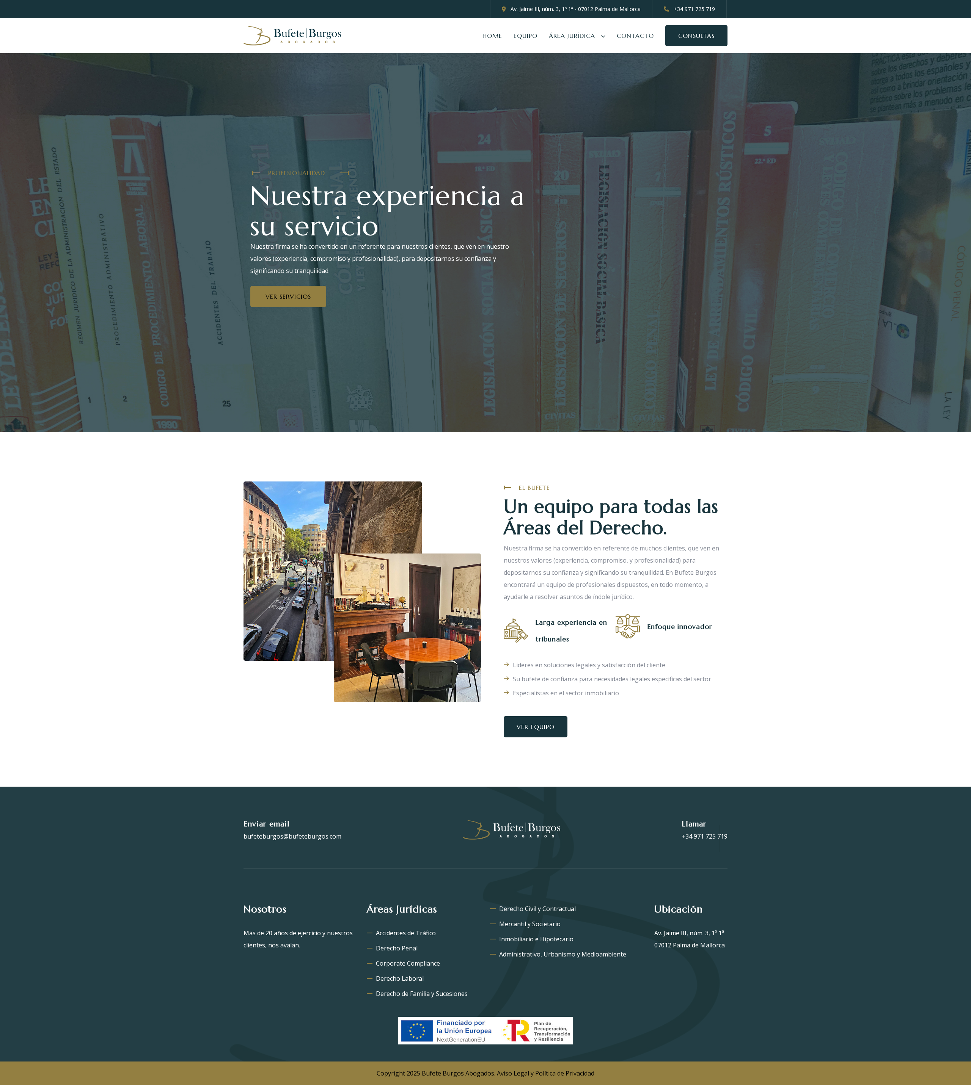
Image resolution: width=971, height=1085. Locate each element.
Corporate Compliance (408, 963)
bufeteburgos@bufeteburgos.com (292, 836)
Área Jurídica (572, 35)
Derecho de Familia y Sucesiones (422, 993)
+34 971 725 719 (704, 836)
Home (492, 35)
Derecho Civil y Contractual (537, 909)
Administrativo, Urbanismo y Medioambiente (562, 954)
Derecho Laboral (400, 978)
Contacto (635, 35)
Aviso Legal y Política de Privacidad (544, 1073)
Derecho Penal (397, 948)
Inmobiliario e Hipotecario (536, 939)
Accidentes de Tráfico (406, 933)
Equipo (525, 35)
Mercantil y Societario (530, 924)
